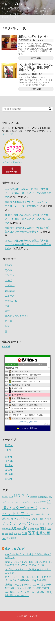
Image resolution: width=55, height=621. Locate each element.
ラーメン (25, 523)
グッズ (25, 502)
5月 (9, 450)
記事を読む (36, 58)
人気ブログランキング (12, 162)
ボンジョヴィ (10, 518)
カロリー (18, 502)
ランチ (11, 523)
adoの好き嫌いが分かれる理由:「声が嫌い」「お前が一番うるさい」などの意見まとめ (28, 193)
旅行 (7, 311)
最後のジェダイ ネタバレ (33, 36)
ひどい (45, 497)
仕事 (7, 306)
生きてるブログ (12, 4)
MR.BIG (21, 496)
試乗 (24, 533)
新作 (32, 529)
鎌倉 (14, 538)
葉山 (19, 534)
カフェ (12, 502)
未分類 (8, 321)
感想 (25, 528)
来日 (43, 528)
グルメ (8, 280)
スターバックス (44, 508)
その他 (8, 270)
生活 (7, 326)
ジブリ (43, 502)
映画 (37, 529)
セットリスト (16, 513)
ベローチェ (46, 514)
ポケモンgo (11, 300)
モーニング (41, 519)
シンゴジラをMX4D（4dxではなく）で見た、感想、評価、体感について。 (35, 67)
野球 (8, 538)
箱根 (6, 534)
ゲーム (30, 502)
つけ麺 (40, 497)
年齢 (19, 529)
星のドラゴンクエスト (17, 316)
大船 (14, 528)
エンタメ (39, 40)
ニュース (10, 295)
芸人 (15, 534)
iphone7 (5, 497)
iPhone (9, 265)
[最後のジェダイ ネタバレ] (9, 42)
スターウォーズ (24, 508)
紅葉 (11, 533)
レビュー (36, 524)
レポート (43, 524)
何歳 (8, 529)
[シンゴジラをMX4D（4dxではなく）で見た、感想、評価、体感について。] (9, 70)
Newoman (33, 497)
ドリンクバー (35, 514)
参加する (47, 424)
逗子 (31, 533)
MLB (11, 497)
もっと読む (8, 134)
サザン (36, 502)
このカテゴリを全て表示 (27, 422)
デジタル (10, 290)
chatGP (6, 346)
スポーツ (10, 285)
